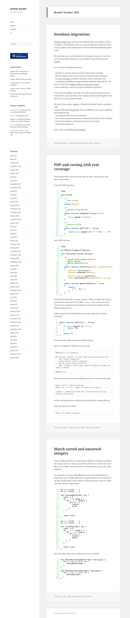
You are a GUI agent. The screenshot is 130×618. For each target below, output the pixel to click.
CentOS (57, 62)
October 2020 (14, 258)
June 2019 (13, 297)
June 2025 (13, 156)
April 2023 (13, 180)
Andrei (12, 119)
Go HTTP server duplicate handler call (20, 133)
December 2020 (15, 251)
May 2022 (13, 195)
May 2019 (13, 301)
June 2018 (13, 340)
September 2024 (15, 166)
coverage (73, 427)
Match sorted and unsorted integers (77, 451)
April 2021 (13, 237)
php (78, 427)
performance (76, 596)
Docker (89, 56)
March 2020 (14, 283)
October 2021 (14, 216)
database (73, 143)
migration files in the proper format (84, 84)
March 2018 (14, 350)
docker (79, 143)
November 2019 (15, 290)
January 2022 (14, 205)
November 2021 (15, 212)
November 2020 (15, 255)
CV (11, 33)
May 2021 (13, 234)
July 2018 (13, 336)
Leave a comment (94, 427)
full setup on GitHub (77, 130)
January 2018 (14, 358)
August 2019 (14, 294)
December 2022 (15, 184)
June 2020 (13, 273)
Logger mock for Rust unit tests (20, 79)
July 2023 (13, 177)
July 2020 (13, 269)
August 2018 (14, 333)
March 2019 (14, 308)
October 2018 (14, 326)
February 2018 (15, 354)
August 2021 (14, 223)
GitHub (12, 26)
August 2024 (14, 170)
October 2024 (14, 163)
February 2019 (15, 311)
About (12, 22)
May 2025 (13, 159)
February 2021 (15, 244)
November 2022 (15, 188)
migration (85, 143)
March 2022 (14, 202)
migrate (76, 104)
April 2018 (13, 347)
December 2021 (15, 209)
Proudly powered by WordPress (65, 613)
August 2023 (14, 173)
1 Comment (95, 143)
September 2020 (15, 262)
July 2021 (13, 227)
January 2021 (14, 248)
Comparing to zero (22, 116)
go (70, 596)
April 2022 (13, 198)
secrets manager (63, 79)
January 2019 (14, 315)
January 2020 (14, 287)
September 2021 (15, 219)
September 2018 (15, 329)
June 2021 (13, 230)
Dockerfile (74, 110)
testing (82, 427)
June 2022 (13, 191)
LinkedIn (13, 29)
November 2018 (15, 322)
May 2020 (13, 276)
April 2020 (13, 280)
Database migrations (72, 34)
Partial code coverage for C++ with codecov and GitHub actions (20, 73)
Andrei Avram (18, 8)
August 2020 (14, 265)
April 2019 (13, 304)
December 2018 (15, 319)
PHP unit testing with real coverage (76, 166)
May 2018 (13, 343)
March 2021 (14, 241)
